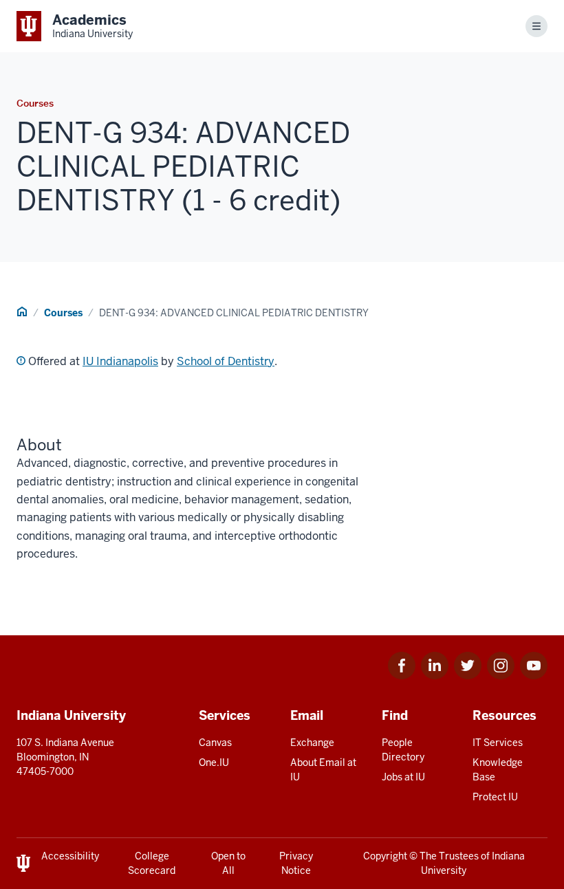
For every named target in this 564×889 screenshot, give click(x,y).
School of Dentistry (225, 361)
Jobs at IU (403, 777)
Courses (63, 313)
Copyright (385, 856)
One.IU (214, 762)
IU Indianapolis (120, 361)
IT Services (498, 742)
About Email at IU (323, 769)
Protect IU (495, 797)
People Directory (403, 749)
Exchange (312, 742)
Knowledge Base (498, 769)
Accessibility (70, 856)
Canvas (215, 742)
